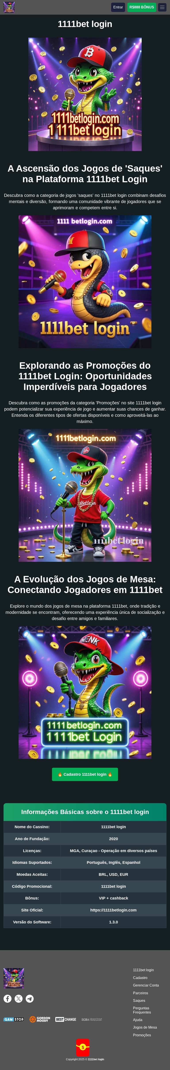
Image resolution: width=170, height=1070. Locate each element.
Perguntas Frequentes (142, 1010)
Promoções (142, 1035)
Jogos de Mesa (145, 1027)
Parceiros (140, 993)
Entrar (118, 7)
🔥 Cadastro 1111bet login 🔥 (85, 774)
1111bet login (143, 970)
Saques (139, 1000)
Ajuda (137, 1020)
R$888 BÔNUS (142, 7)
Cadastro (140, 978)
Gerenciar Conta (146, 985)
